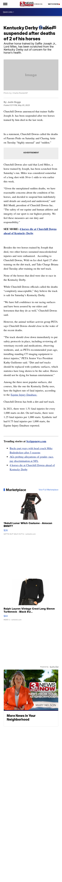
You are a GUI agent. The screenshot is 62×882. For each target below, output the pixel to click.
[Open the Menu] (5, 4)
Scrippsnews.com (36, 441)
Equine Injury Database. (24, 394)
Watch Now (53, 4)
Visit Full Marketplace (48, 490)
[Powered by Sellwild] (54, 667)
